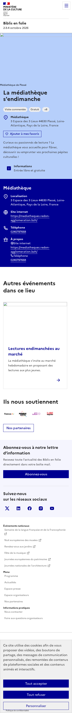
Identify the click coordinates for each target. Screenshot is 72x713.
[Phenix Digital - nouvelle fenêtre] (23, 414)
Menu (66, 6)
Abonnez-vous (36, 474)
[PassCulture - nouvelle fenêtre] (36, 414)
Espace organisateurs (16, 595)
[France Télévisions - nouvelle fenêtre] (9, 414)
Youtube (52, 508)
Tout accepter (36, 683)
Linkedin (18, 508)
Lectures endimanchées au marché (34, 351)
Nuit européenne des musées (21, 540)
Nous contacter (13, 612)
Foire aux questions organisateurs (23, 618)
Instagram (41, 508)
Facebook (30, 508)
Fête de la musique (15, 553)
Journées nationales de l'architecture (25, 565)
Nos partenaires (18, 428)
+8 (45, 109)
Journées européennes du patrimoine (25, 559)
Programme (11, 576)
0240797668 (18, 232)
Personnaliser (36, 705)
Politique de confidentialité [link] (17, 710)
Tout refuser (36, 694)
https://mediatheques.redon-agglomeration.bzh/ (30, 218)
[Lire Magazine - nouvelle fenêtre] (50, 414)
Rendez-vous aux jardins (18, 546)
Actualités (10, 582)
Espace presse (12, 589)
